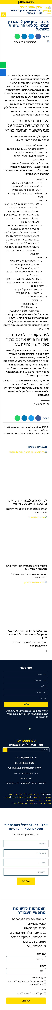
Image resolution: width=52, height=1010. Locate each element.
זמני (42, 984)
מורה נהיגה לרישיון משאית (26, 10)
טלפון (43, 966)
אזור (43, 990)
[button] (6, 10)
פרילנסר (11, 981)
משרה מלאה (38, 981)
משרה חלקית (23, 981)
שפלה (26, 993)
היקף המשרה (39, 978)
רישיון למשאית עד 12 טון (30, 794)
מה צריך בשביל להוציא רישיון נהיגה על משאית (31, 803)
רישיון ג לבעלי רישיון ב (20, 797)
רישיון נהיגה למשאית (34, 800)
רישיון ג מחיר (37, 797)
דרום (19, 993)
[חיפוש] (5, 750)
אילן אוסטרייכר (31, 7)
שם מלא (41, 954)
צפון (42, 993)
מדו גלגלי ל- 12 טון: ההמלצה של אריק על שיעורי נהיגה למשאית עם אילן (26, 634)
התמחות (33, 984)
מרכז (35, 993)
